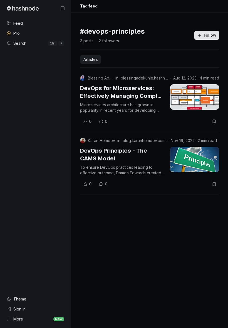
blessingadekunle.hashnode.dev (144, 78)
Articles (90, 59)
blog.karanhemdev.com (144, 140)
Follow (210, 35)
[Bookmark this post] (214, 121)
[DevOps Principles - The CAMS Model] (194, 159)
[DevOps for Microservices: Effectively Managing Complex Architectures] (194, 97)
